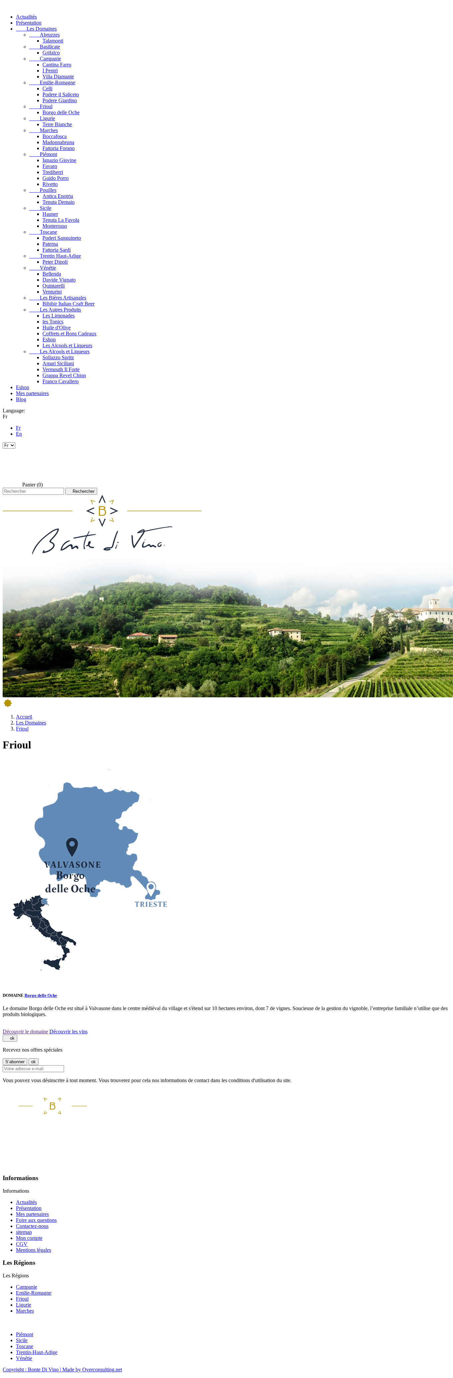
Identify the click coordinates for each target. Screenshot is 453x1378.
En (19, 434)
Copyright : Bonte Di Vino (31, 1369)
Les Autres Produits (55, 309)
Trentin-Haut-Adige (36, 1352)
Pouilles (42, 190)
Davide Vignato (59, 280)
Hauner (50, 214)
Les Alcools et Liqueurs (67, 345)
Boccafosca (54, 136)
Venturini (52, 292)
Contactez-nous (32, 1226)
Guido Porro (55, 178)
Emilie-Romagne (52, 82)
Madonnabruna (58, 142)
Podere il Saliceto (60, 94)
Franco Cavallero (60, 381)
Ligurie (42, 118)
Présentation (28, 23)
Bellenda (51, 274)
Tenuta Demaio (58, 202)
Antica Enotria (57, 196)
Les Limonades (58, 315)
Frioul (40, 106)
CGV (22, 1244)
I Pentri (50, 70)
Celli (47, 88)
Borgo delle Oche (61, 112)
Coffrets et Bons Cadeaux (69, 333)
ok (10, 1038)
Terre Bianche (57, 124)
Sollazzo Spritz (58, 357)
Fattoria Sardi (56, 250)
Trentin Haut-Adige (55, 256)
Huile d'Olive (56, 327)
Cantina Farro (56, 64)
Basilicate (44, 46)
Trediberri (52, 172)
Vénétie (42, 268)
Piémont (43, 154)
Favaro (49, 166)
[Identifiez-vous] (12, 465)
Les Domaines (36, 29)
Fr (18, 428)
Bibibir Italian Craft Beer (68, 303)
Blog (21, 399)
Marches (43, 130)
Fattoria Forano (58, 148)
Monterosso (54, 226)
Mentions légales (33, 1250)
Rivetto (50, 184)
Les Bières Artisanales (57, 298)
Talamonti (52, 40)
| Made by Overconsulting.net (91, 1369)
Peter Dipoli (55, 262)
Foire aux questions (36, 1220)
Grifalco (51, 52)
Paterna (50, 244)
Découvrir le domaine (25, 1031)
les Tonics (52, 321)
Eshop (49, 339)
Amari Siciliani (58, 363)
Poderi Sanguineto (61, 238)
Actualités (26, 17)
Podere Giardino (59, 100)
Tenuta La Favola (60, 220)
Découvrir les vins (68, 1031)
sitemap (24, 1232)
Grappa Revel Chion (64, 375)
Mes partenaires (32, 393)
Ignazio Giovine (59, 160)
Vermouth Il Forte (61, 369)
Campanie (45, 58)
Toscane (43, 232)
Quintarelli (53, 286)
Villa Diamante (58, 76)
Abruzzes (44, 35)
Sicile (40, 208)
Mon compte (29, 1238)
